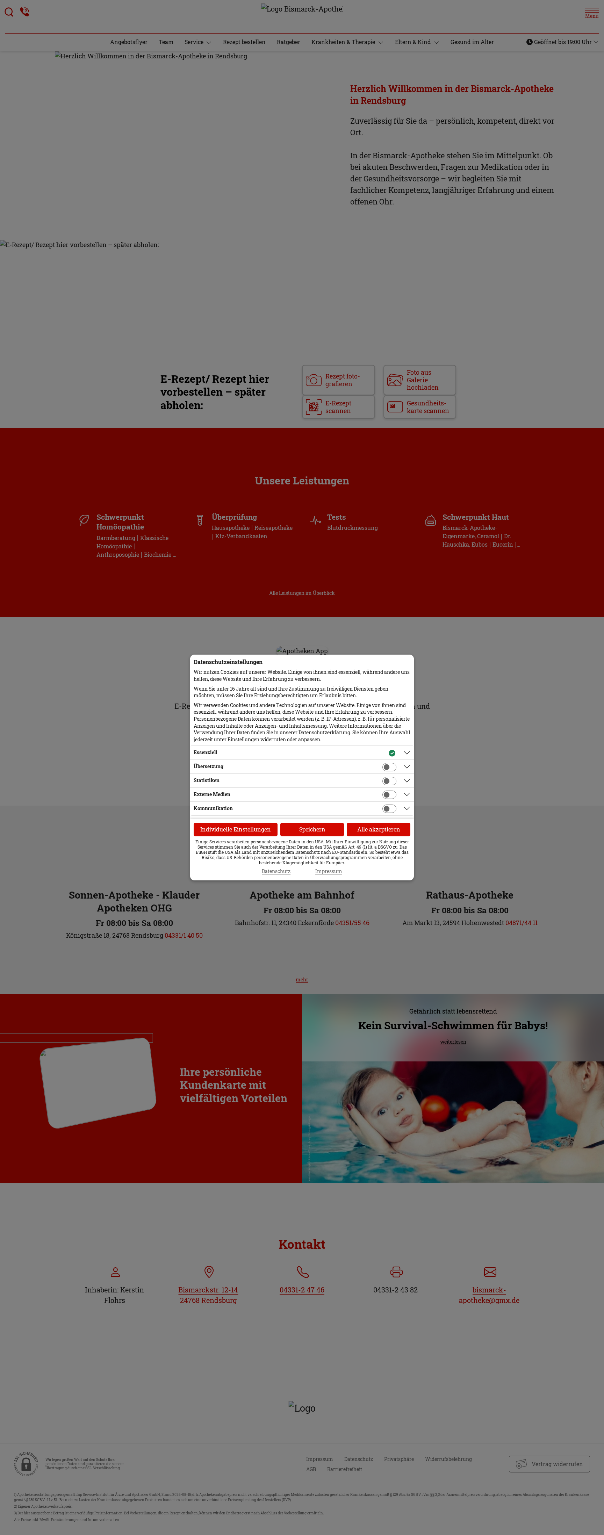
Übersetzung (208, 766)
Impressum (328, 871)
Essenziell (205, 752)
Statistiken (207, 780)
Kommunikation (213, 808)
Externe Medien (212, 794)
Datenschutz (276, 871)
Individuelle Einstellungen (235, 829)
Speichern (312, 829)
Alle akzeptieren (378, 829)
